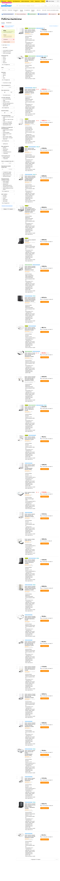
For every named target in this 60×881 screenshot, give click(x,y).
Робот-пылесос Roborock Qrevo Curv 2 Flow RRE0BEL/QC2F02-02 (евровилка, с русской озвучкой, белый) (30, 210)
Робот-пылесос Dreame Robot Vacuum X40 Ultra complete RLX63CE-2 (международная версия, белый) (30, 178)
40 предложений (44, 357)
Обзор (45, 56)
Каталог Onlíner (4, 17)
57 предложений (44, 671)
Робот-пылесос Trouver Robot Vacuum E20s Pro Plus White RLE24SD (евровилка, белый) (30, 643)
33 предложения (44, 270)
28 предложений (44, 124)
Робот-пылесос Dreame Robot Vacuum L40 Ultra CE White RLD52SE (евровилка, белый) (30, 724)
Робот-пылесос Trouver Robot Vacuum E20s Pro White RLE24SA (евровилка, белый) (30, 354)
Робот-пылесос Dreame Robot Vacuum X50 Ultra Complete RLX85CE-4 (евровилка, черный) (30, 91)
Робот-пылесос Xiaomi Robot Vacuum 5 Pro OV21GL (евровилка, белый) (30, 408)
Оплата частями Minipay (21, 14)
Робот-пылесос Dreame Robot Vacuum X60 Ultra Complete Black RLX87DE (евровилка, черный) (30, 299)
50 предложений (44, 564)
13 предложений (44, 543)
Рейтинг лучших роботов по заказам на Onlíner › (9, 26)
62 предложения (44, 808)
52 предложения (44, 34)
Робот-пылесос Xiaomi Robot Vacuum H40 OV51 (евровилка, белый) (30, 438)
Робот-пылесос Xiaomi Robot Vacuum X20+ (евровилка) (30, 779)
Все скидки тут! (53, 14)
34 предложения (44, 441)
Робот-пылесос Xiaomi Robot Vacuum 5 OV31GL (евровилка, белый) (30, 31)
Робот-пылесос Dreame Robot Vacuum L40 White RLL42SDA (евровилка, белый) (30, 618)
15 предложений (44, 93)
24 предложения (44, 518)
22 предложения (44, 469)
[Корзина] (58, 6)
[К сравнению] (16, 28)
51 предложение (44, 62)
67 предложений (44, 646)
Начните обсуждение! (29, 34)
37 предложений (44, 590)
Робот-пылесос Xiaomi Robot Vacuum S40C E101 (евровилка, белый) (30, 328)
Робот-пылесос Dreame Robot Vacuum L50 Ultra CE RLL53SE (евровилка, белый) (30, 668)
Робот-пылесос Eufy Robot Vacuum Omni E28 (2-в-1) (30, 149)
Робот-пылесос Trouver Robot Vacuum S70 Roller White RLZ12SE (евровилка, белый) (30, 695)
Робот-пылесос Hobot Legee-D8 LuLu (30, 540)
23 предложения (44, 331)
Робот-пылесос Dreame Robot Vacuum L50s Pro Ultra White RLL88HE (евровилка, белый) (30, 378)
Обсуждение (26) (28, 757)
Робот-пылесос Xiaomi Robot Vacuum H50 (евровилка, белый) (30, 515)
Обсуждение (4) (27, 441)
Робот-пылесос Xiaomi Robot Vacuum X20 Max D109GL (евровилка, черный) (30, 561)
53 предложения (44, 301)
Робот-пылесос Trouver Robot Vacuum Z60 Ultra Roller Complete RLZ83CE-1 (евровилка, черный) (30, 806)
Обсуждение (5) (27, 412)
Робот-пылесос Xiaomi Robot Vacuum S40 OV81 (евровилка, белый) (30, 836)
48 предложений (44, 411)
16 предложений (44, 620)
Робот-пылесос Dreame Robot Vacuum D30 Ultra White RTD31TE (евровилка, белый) (30, 268)
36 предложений (44, 496)
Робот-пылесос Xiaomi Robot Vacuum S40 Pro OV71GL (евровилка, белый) (30, 59)
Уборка (16, 17)
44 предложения (44, 839)
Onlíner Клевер (51, 1)
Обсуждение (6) (27, 63)
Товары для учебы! (42, 14)
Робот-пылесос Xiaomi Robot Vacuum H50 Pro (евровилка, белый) (30, 121)
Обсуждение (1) (27, 95)
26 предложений (44, 727)
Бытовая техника (11, 17)
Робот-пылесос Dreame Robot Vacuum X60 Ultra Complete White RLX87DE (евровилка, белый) (30, 588)
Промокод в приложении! (8, 14)
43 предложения (44, 211)
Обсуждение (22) (28, 495)
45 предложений (44, 698)
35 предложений (44, 152)
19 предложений (44, 180)
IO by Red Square (32, 14)
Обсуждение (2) (27, 183)
